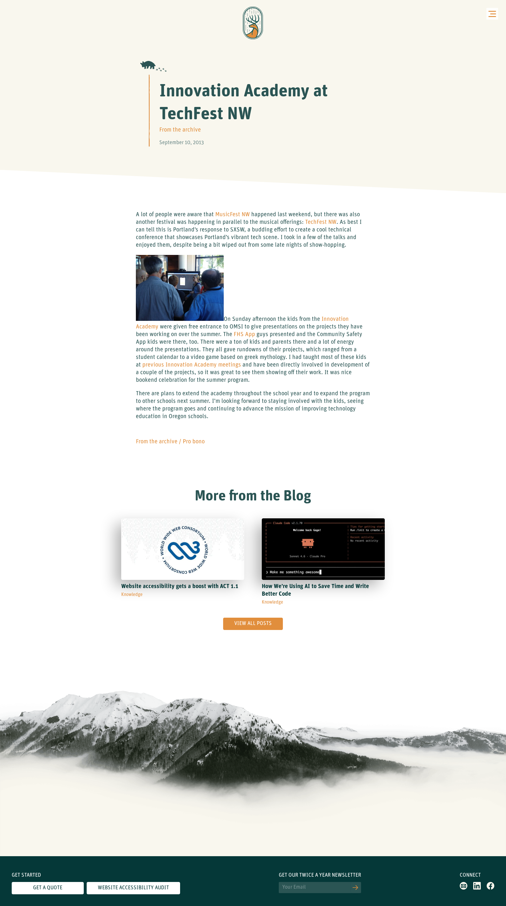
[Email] (463, 888)
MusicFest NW (232, 215)
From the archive (180, 130)
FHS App (244, 335)
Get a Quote (47, 888)
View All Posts (253, 623)
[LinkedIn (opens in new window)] (477, 888)
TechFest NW (320, 222)
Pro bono (194, 442)
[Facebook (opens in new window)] (490, 888)
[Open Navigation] (492, 14)
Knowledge (132, 594)
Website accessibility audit (133, 888)
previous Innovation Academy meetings (191, 365)
